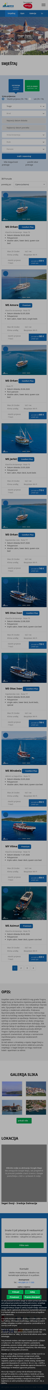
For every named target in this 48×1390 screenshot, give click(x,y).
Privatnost (14, 1297)
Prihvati (15, 1292)
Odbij (32, 1292)
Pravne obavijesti (32, 1297)
